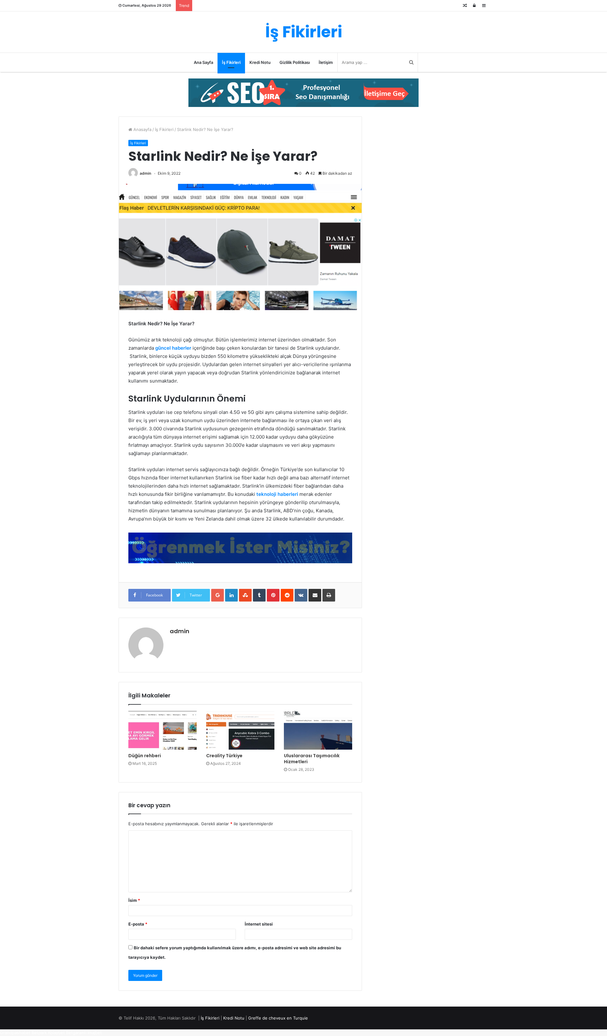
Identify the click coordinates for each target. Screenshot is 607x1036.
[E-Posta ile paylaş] (315, 595)
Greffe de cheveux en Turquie (278, 1017)
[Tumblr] (259, 595)
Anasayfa (141, 129)
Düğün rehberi (144, 755)
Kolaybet (56, 1032)
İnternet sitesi (259, 924)
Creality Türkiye (224, 755)
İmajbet (95, 1032)
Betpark (39, 1032)
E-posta (137, 924)
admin (145, 173)
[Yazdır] (328, 595)
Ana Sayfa (203, 62)
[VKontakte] (301, 595)
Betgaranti (76, 1032)
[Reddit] (287, 595)
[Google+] (217, 595)
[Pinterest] (273, 595)
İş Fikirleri (231, 62)
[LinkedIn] (231, 595)
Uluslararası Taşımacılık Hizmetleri (312, 758)
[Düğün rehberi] (162, 730)
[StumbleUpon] (245, 595)
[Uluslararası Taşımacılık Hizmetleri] (318, 730)
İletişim (326, 62)
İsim (134, 900)
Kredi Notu (260, 62)
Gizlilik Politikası (294, 62)
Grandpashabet (15, 1032)
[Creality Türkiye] (240, 730)
